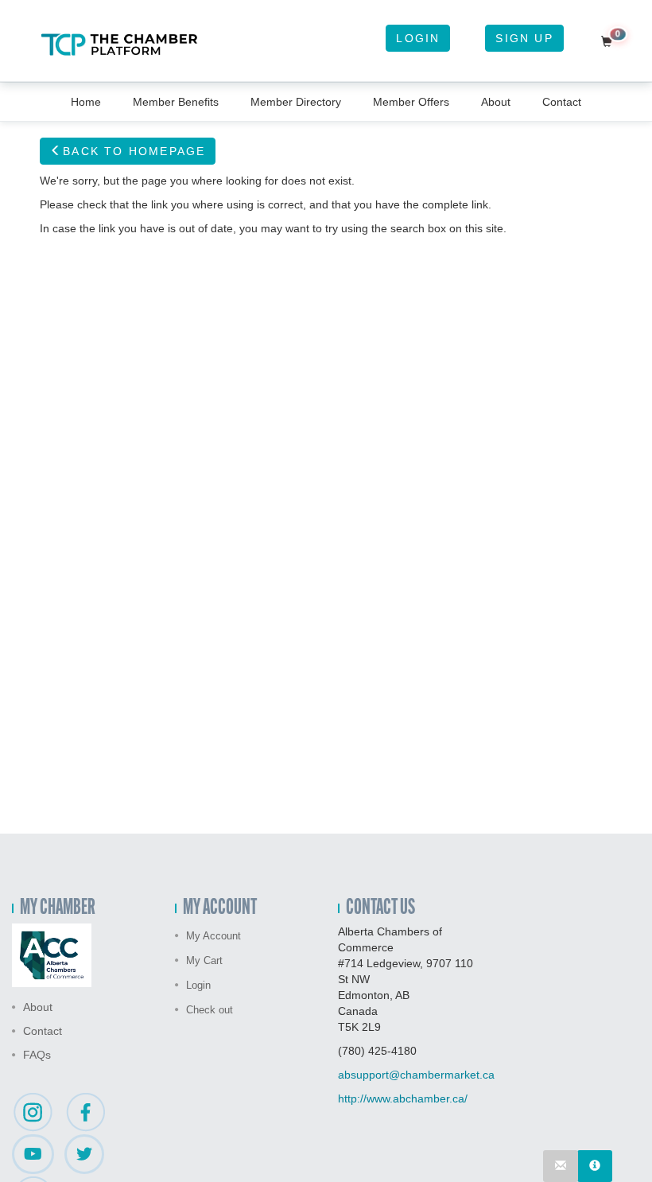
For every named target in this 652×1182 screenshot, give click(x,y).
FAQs (37, 1054)
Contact (561, 101)
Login (418, 38)
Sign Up (524, 38)
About (495, 101)
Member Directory (295, 101)
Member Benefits (176, 101)
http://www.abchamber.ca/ (403, 1098)
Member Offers (411, 101)
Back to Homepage (134, 151)
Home (86, 101)
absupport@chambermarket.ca (416, 1074)
